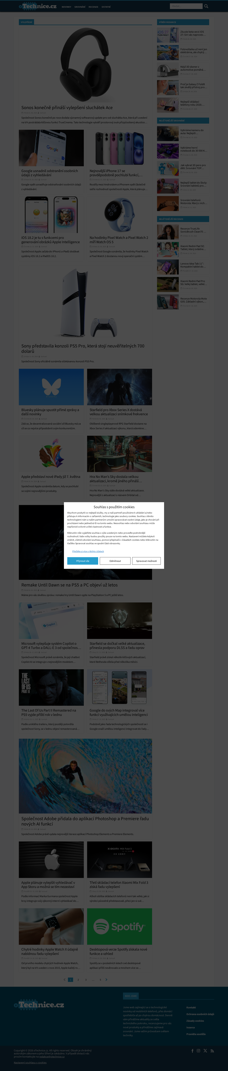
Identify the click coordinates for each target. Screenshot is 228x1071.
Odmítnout (115, 560)
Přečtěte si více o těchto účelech (88, 551)
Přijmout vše (82, 560)
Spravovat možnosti (146, 560)
